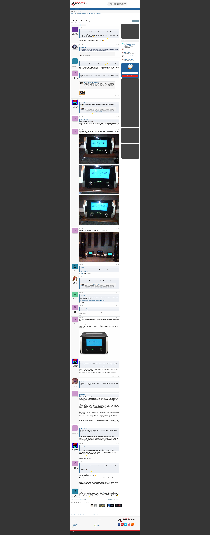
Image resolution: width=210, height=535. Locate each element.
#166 (118, 116)
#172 (118, 305)
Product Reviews (88, 8)
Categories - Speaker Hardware (85, 52)
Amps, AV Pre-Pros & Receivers (128, 57)
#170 (118, 276)
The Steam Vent (126, 50)
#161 (118, 27)
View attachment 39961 (92, 300)
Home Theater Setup (76, 527)
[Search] (138, 9)
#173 (118, 317)
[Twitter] (125, 525)
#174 (118, 359)
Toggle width (74, 531)
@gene (115, 494)
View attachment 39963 (84, 271)
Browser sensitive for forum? (129, 59)
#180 (118, 489)
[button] (83, 9)
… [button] (76, 24)
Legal (96, 524)
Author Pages (97, 523)
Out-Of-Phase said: (83, 73)
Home (73, 8)
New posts (73, 11)
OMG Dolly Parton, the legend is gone (130, 48)
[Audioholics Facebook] (119, 525)
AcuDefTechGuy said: (83, 119)
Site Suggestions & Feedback (128, 61)
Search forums (78, 11)
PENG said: (82, 102)
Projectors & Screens (127, 47)
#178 (118, 443)
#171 (118, 292)
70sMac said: (82, 47)
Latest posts (124, 40)
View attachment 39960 (84, 300)
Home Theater (108, 8)
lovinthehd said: (82, 394)
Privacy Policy (97, 526)
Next (84, 24)
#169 (118, 264)
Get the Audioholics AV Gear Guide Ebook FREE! (130, 70)
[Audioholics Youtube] (122, 525)
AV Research (95, 8)
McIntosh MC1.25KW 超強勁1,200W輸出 (91, 82)
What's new (116, 8)
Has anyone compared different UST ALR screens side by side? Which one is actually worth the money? (131, 44)
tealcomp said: (82, 61)
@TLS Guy (105, 492)
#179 (118, 461)
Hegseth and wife (127, 52)
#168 (118, 228)
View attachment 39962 (100, 300)
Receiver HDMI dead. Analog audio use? (130, 55)
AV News (102, 8)
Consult (81, 8)
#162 (118, 44)
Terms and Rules (97, 525)
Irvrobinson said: (83, 308)
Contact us (97, 527)
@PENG (82, 273)
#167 (118, 129)
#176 (118, 391)
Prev (73, 24)
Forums (76, 8)
